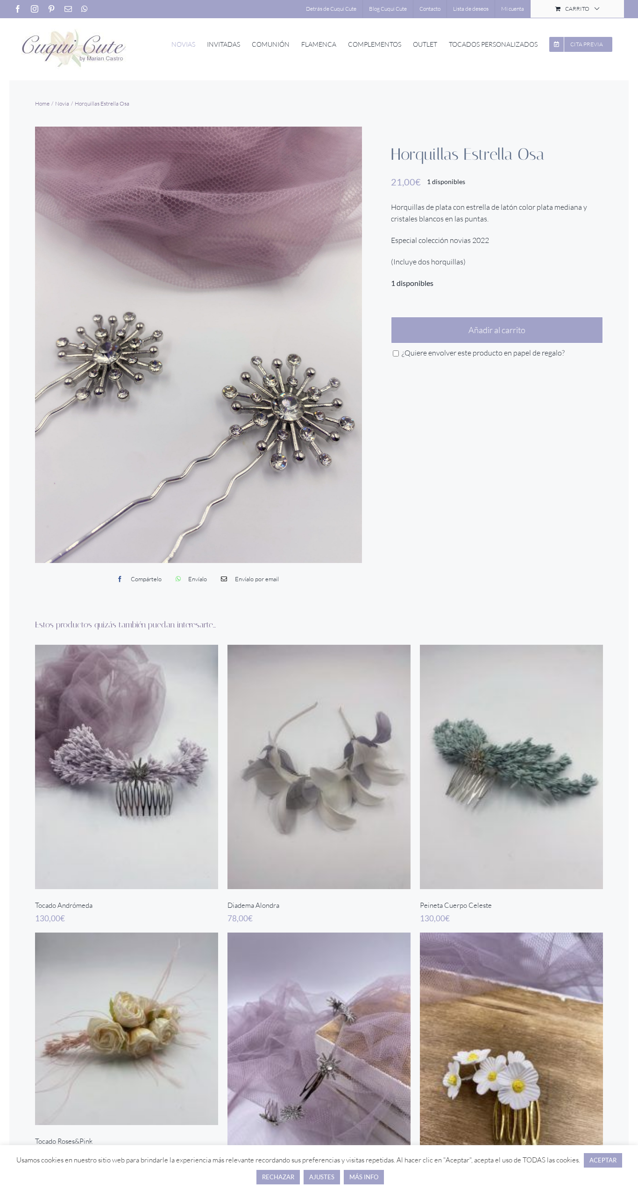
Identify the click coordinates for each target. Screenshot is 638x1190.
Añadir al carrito (496, 330)
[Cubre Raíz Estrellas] (319, 1055)
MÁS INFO (363, 1177)
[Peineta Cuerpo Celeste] (511, 767)
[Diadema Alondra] (319, 767)
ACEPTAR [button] (603, 1160)
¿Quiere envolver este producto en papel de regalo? (482, 352)
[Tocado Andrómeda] (126, 767)
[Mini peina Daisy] (511, 1055)
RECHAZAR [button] (278, 1177)
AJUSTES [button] (321, 1177)
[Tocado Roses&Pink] (126, 1029)
